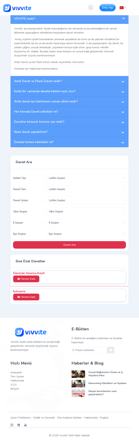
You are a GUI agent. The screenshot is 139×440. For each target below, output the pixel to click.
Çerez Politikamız (21, 418)
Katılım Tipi (19, 178)
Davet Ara (69, 245)
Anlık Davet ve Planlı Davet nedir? (38, 81)
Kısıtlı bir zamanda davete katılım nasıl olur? (45, 91)
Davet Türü (19, 189)
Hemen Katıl (27, 279)
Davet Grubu (20, 200)
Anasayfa (16, 372)
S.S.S (14, 385)
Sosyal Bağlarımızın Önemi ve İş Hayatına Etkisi (105, 374)
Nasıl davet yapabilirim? (31, 132)
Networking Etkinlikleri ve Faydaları (107, 383)
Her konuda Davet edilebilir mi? (36, 111)
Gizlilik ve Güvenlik (44, 418)
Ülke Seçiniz (20, 211)
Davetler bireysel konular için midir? (39, 122)
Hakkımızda (17, 380)
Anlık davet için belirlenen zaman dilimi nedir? (46, 101)
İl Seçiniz (18, 223)
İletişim (15, 389)
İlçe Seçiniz (19, 234)
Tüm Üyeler (17, 376)
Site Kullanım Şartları (69, 418)
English (104, 418)
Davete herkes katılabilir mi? (34, 142)
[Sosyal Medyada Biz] (14, 425)
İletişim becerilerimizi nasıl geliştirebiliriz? (102, 393)
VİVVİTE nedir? (24, 19)
